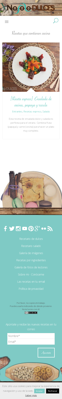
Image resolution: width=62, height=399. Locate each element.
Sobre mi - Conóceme (31, 274)
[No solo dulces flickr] (44, 228)
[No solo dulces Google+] (37, 228)
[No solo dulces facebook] (5, 228)
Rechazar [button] (52, 390)
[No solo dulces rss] (50, 228)
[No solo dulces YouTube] (24, 228)
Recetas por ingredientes (31, 260)
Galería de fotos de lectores (30, 267)
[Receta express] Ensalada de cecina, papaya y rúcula (31, 101)
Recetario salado (31, 246)
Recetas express (32, 111)
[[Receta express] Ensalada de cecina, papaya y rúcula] (31, 67)
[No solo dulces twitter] (12, 228)
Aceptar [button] (39, 391)
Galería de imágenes (31, 253)
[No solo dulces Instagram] (18, 228)
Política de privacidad (31, 289)
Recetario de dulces (31, 239)
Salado (46, 111)
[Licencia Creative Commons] (31, 312)
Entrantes (17, 111)
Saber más (31, 395)
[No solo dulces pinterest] (31, 228)
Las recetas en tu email (31, 281)
